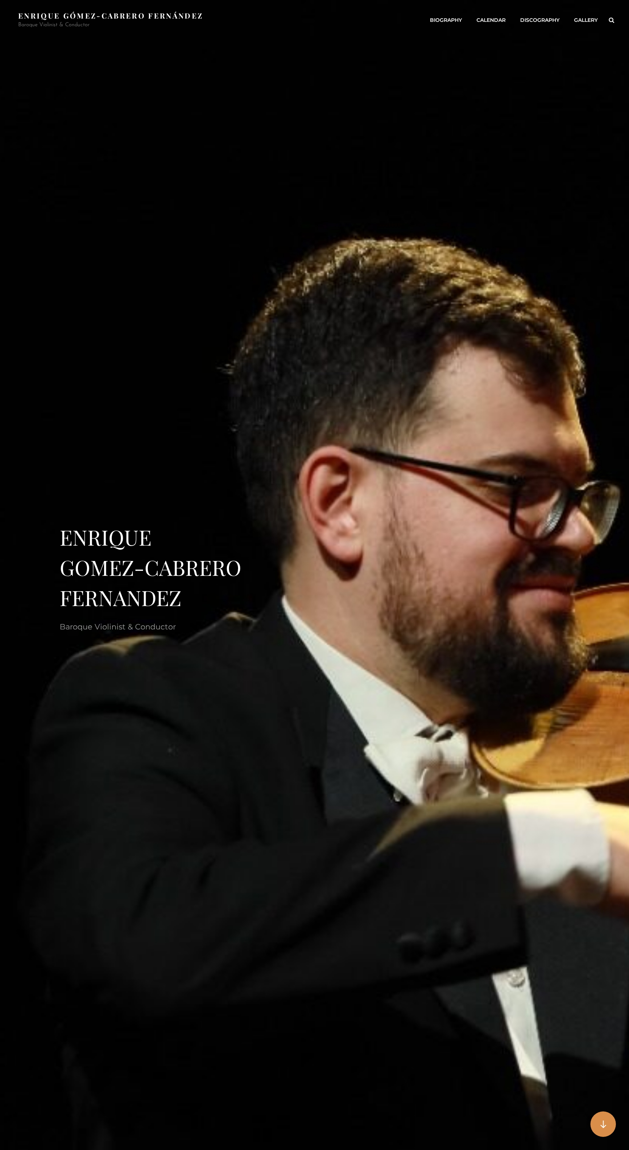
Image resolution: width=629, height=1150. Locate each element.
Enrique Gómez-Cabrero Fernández (110, 15)
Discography (539, 20)
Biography (446, 20)
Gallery (586, 20)
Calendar (491, 20)
